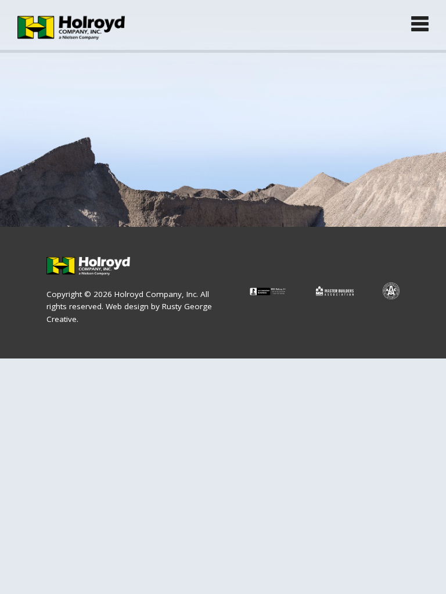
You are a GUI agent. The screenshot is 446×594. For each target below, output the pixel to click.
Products (48, 124)
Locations (50, 194)
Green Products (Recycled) (91, 159)
